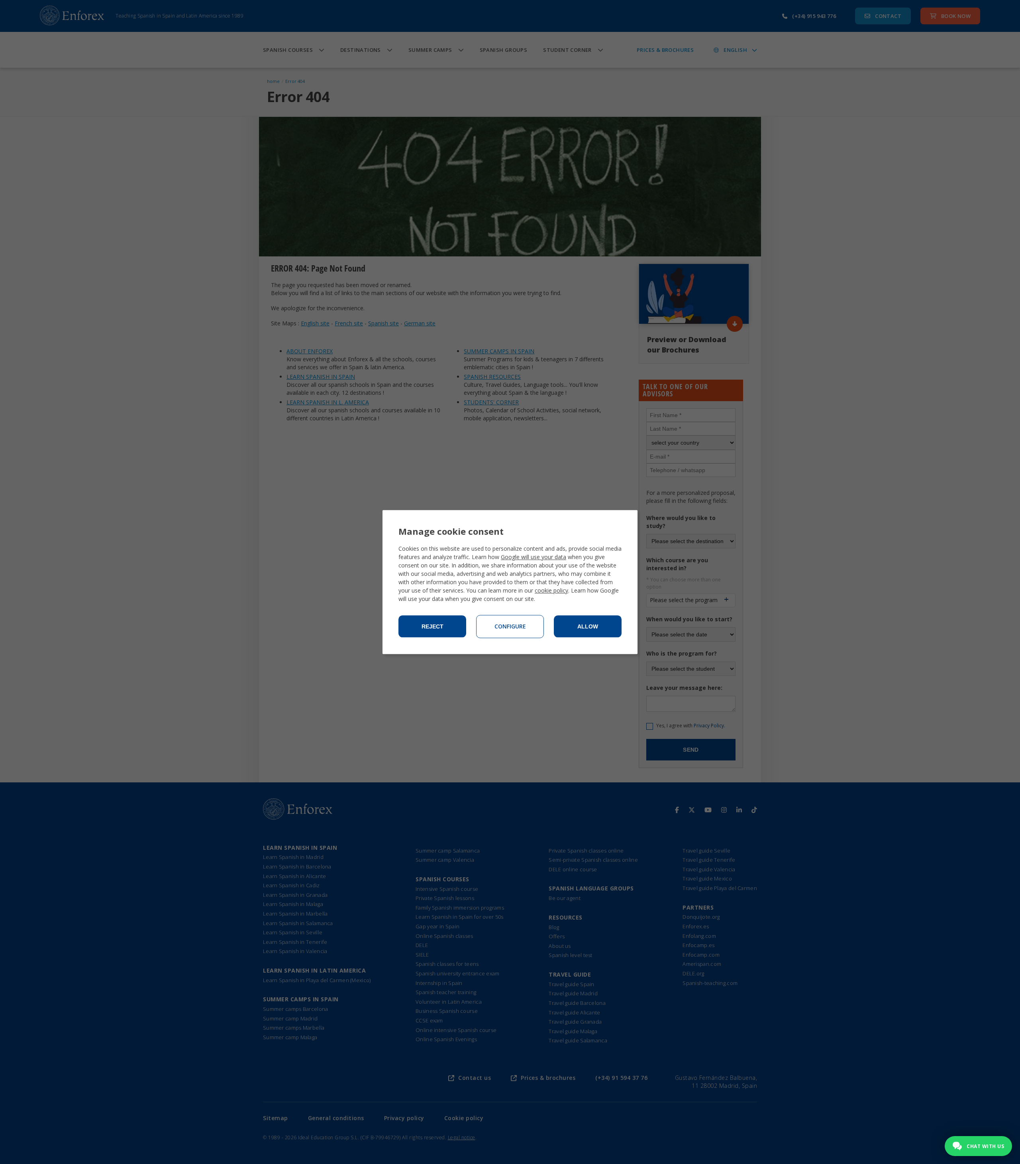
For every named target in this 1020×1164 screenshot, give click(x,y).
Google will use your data (533, 557)
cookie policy (551, 590)
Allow (587, 626)
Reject (432, 626)
